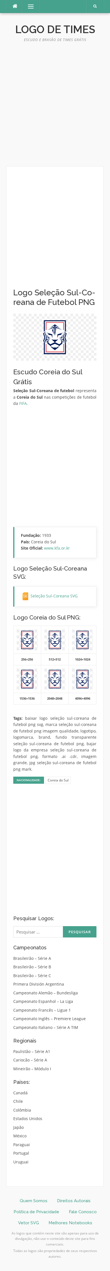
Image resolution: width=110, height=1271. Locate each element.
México (20, 1135)
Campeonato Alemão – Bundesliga (45, 993)
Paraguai (21, 1144)
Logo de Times (55, 29)
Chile (18, 1101)
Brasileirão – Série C (32, 975)
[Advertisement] (55, 107)
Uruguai (20, 1162)
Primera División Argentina (38, 984)
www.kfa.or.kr (57, 548)
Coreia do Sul (58, 780)
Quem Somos (33, 1200)
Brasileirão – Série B (32, 966)
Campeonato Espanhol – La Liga (43, 1001)
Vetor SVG (28, 1222)
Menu (28, 6)
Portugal (21, 1153)
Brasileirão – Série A (32, 958)
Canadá (20, 1092)
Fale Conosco (83, 1211)
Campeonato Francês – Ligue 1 (42, 1010)
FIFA (23, 403)
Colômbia (22, 1110)
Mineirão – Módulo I (32, 1068)
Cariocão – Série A (30, 1060)
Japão (18, 1127)
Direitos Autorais (74, 1200)
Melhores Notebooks (70, 1222)
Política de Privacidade (36, 1211)
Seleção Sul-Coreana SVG (54, 596)
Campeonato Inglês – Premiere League (49, 1018)
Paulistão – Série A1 (31, 1051)
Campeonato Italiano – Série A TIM (45, 1027)
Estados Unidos (27, 1118)
